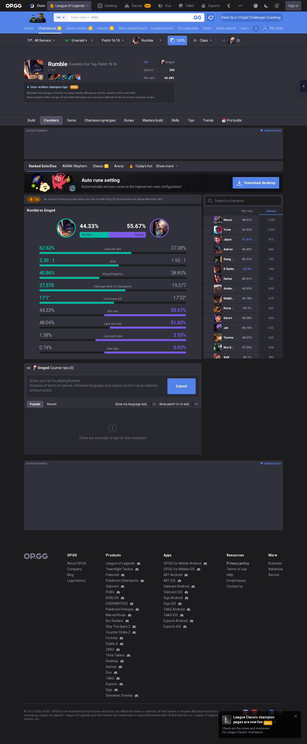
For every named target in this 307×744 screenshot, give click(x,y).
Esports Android (176, 621)
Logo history (76, 580)
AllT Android (173, 575)
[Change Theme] (266, 6)
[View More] (240, 6)
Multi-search (226, 28)
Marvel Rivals (116, 615)
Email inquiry (236, 580)
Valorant (112, 586)
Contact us (235, 586)
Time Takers (115, 655)
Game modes (78, 28)
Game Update (251, 28)
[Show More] (255, 6)
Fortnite (112, 638)
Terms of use (237, 569)
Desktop (112, 661)
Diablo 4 (112, 644)
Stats (207, 28)
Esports (111, 684)
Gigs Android (173, 598)
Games (111, 667)
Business (275, 563)
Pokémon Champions (122, 580)
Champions (49, 28)
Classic (105, 28)
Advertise (275, 569)
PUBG (110, 592)
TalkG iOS (171, 615)
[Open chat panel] (303, 86)
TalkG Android (174, 609)
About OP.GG (76, 563)
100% (181, 40)
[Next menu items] (256, 28)
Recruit (273, 575)
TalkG (110, 678)
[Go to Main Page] (13, 5)
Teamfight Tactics (119, 569)
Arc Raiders (114, 621)
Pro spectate (188, 28)
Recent (52, 404)
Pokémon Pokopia (119, 609)
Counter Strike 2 (118, 632)
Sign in (293, 6)
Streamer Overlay (119, 695)
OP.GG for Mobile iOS (179, 569)
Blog (70, 575)
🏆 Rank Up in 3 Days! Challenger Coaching (232, 17)
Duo (109, 672)
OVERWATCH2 (117, 603)
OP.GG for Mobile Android (182, 563)
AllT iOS (170, 580)
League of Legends (70, 6)
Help (230, 575)
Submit (181, 386)
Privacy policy (238, 563)
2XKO (110, 649)
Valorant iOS (173, 592)
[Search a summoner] (197, 17)
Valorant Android (176, 586)
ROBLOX (112, 598)
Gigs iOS (170, 603)
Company (74, 569)
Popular (35, 404)
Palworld (112, 575)
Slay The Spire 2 (118, 626)
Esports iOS (172, 626)
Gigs (109, 690)
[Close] (295, 716)
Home (29, 28)
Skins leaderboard (132, 28)
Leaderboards (162, 28)
